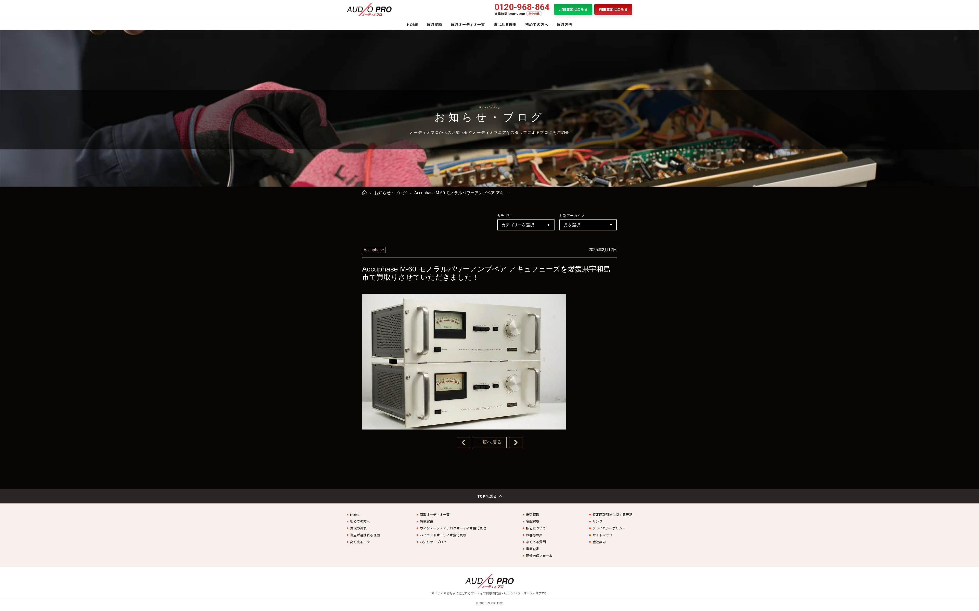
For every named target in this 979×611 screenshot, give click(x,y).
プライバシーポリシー (609, 528)
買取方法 (564, 24)
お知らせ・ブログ (390, 193)
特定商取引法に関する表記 (612, 514)
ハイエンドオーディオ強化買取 (443, 535)
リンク (597, 521)
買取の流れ (358, 528)
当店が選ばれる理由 (365, 535)
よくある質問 (536, 542)
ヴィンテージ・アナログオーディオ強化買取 (453, 528)
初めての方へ (536, 24)
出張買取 (532, 514)
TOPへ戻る (487, 496)
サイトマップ (602, 535)
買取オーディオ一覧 (468, 24)
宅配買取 (532, 521)
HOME (412, 24)
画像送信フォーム (539, 555)
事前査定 (532, 549)
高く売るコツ (360, 542)
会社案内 (599, 542)
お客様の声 (534, 535)
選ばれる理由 (505, 24)
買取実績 (434, 24)
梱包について (536, 528)
